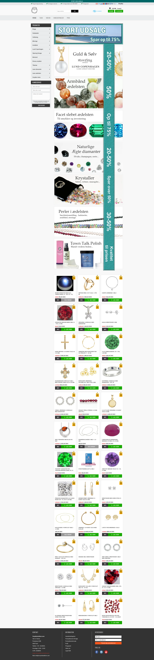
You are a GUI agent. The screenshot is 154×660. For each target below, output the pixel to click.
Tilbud (41, 18)
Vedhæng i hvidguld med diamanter (86, 323)
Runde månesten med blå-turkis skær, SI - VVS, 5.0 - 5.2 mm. (64, 293)
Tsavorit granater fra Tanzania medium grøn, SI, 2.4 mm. (64, 469)
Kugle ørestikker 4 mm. (109, 322)
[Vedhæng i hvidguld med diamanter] (82, 328)
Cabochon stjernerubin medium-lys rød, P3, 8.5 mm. (110, 440)
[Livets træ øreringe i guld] (105, 534)
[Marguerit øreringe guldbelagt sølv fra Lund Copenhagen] (82, 387)
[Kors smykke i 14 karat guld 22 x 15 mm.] (58, 358)
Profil (68, 18)
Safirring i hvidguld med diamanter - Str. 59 (110, 381)
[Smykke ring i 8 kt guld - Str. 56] (82, 299)
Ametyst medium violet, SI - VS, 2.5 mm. (111, 469)
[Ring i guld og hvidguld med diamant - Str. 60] (58, 563)
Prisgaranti (68, 646)
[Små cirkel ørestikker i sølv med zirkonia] (105, 563)
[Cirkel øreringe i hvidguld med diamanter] (58, 416)
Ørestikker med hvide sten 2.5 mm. (111, 499)
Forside (34, 18)
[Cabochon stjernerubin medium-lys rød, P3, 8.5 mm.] (105, 446)
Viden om (48, 18)
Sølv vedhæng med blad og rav (64, 440)
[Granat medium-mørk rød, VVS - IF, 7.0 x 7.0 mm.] (105, 592)
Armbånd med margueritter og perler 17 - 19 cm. (87, 352)
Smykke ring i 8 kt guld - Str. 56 (88, 293)
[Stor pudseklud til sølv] (82, 475)
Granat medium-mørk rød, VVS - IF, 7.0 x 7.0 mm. (112, 587)
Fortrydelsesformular (70, 641)
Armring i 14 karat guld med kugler (88, 528)
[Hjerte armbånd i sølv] (105, 299)
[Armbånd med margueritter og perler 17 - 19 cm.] (82, 358)
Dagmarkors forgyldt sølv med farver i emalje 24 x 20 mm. (65, 381)
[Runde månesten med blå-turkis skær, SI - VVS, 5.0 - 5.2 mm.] (58, 300)
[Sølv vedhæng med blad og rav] (58, 446)
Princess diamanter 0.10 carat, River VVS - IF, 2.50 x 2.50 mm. (65, 499)
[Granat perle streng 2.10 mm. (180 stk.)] (82, 416)
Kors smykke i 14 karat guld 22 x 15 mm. (65, 352)
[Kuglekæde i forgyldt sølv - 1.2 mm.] (65, 518)
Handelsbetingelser (58, 18)
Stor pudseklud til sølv (86, 469)
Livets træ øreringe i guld (110, 527)
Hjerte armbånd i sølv (109, 293)
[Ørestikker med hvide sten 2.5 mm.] (105, 504)
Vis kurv (111, 11)
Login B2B (68, 650)
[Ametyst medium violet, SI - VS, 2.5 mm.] (105, 475)
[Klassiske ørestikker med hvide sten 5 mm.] (58, 622)
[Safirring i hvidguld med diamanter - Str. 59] (105, 387)
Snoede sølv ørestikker (86, 556)
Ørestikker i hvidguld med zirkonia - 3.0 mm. (63, 587)
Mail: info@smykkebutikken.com (41, 655)
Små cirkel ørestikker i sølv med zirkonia (111, 557)
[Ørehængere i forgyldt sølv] (82, 622)
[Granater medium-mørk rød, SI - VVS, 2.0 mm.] (58, 328)
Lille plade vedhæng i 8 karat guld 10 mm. (111, 411)
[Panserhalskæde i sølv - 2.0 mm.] (89, 430)
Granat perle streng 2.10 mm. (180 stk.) (88, 411)
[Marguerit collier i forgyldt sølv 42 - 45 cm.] (82, 592)
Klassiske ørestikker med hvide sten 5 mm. (63, 616)
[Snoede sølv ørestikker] (82, 563)
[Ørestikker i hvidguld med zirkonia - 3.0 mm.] (58, 592)
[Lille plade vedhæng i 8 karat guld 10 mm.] (105, 416)
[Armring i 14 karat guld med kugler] (82, 534)
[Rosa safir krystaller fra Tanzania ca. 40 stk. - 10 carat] (105, 622)
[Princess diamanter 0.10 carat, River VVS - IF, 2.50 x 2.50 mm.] (58, 504)
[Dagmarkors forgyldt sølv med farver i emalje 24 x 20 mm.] (58, 387)
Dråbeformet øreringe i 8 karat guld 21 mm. (87, 499)
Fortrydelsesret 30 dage (71, 638)
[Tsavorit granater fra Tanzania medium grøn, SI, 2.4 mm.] (58, 475)
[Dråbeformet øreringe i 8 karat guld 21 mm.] (82, 504)
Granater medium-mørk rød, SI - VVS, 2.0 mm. (65, 323)
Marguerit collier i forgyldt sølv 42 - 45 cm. (88, 587)
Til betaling (119, 11)
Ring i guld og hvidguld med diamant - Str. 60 (64, 557)
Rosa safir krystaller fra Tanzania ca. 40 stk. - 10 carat (111, 616)
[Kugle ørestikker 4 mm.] (105, 328)
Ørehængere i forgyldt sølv (88, 615)
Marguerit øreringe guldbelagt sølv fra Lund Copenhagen (87, 381)
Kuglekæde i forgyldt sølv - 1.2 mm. (64, 528)
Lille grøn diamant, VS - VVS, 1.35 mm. (111, 352)
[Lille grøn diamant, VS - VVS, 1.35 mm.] (105, 358)
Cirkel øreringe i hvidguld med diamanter (63, 411)
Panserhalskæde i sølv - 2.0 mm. (87, 440)
